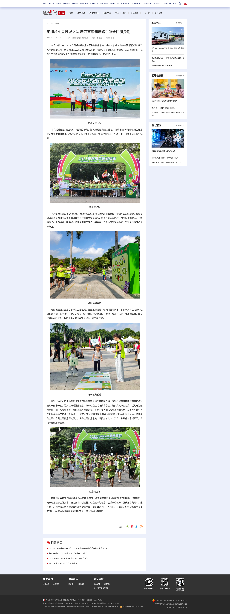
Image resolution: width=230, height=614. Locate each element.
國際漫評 (66, 4)
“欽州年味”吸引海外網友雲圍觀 (163, 108)
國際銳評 (75, 4)
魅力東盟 (158, 13)
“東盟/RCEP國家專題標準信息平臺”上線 (166, 162)
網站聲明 (97, 584)
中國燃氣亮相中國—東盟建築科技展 (165, 158)
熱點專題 (134, 13)
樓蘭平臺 (157, 4)
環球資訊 (71, 584)
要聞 (71, 13)
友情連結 (107, 584)
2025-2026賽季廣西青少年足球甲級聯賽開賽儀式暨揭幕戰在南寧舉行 (78, 548)
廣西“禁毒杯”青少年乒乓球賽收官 (63, 564)
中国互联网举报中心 (52, 600)
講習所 (58, 4)
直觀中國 (107, 13)
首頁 (44, 4)
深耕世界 (135, 4)
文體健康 (146, 4)
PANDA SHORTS (169, 4)
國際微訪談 (94, 4)
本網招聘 (56, 584)
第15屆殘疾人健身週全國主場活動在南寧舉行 (68, 553)
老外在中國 (104, 4)
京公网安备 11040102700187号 (132, 607)
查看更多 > (180, 23)
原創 (124, 13)
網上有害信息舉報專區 (101, 588)
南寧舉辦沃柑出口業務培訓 (162, 66)
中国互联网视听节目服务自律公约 (54, 607)
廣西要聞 (55, 23)
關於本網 (46, 584)
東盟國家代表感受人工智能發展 (163, 151)
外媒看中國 (114, 4)
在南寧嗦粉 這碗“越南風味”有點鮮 (164, 101)
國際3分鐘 (84, 4)
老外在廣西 (94, 13)
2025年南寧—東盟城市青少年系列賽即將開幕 (68, 558)
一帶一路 (146, 13)
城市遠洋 (81, 13)
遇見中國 (124, 4)
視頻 (117, 13)
